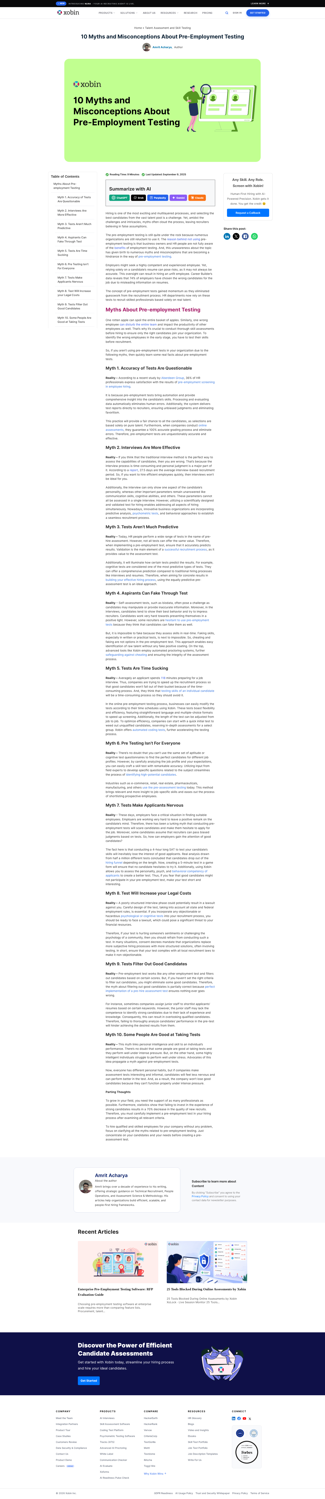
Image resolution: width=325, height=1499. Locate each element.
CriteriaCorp (150, 1436)
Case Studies (63, 1436)
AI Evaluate (106, 1465)
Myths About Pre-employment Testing (66, 186)
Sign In (237, 12)
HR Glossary (195, 1418)
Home (138, 27)
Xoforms (104, 1471)
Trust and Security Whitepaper (213, 1493)
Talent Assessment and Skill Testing (168, 27)
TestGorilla (150, 1442)
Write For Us (195, 1459)
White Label (106, 1453)
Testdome (149, 1453)
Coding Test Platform (111, 1430)
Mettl (147, 1447)
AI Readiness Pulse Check (114, 1477)
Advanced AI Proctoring (113, 1447)
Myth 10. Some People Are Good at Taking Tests (74, 319)
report (134, 470)
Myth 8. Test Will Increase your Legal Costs (74, 293)
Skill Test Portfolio (198, 1442)
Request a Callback (248, 212)
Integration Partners (67, 1424)
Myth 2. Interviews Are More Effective (72, 212)
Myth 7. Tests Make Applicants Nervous (70, 279)
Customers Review (66, 1442)
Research (190, 12)
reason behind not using (183, 239)
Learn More (258, 3)
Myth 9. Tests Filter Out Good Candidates (73, 306)
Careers (64, 1465)
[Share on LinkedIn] (227, 236)
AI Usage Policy (184, 1493)
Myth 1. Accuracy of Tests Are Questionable (74, 199)
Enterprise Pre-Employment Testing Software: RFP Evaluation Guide (115, 1291)
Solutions (127, 12)
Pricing (207, 12)
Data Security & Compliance (71, 1447)
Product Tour (63, 1430)
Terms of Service (259, 1493)
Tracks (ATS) (107, 1442)
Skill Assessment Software (115, 1424)
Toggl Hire (149, 1465)
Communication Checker (113, 1459)
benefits (120, 248)
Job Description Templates (203, 1453)
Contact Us (62, 1453)
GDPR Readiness (163, 1493)
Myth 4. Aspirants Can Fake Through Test (72, 239)
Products (105, 12)
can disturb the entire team (138, 324)
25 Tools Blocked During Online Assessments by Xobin (206, 1289)
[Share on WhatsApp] (254, 236)
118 (163, 678)
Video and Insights (198, 1430)
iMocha (148, 1459)
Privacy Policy (200, 1196)
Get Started (258, 13)
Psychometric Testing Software (117, 1436)
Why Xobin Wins (154, 1473)
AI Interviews (107, 1418)
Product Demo (64, 1459)
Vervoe (148, 1430)
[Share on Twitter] (236, 236)
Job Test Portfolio (198, 1447)
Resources (168, 12)
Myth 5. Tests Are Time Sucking (72, 253)
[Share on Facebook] (245, 236)
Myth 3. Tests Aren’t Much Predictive (74, 226)
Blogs (191, 1424)
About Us (149, 12)
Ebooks (192, 1436)
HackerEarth (151, 1418)
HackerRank (150, 1424)
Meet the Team (64, 1418)
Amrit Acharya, (162, 47)
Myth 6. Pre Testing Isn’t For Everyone (73, 266)
